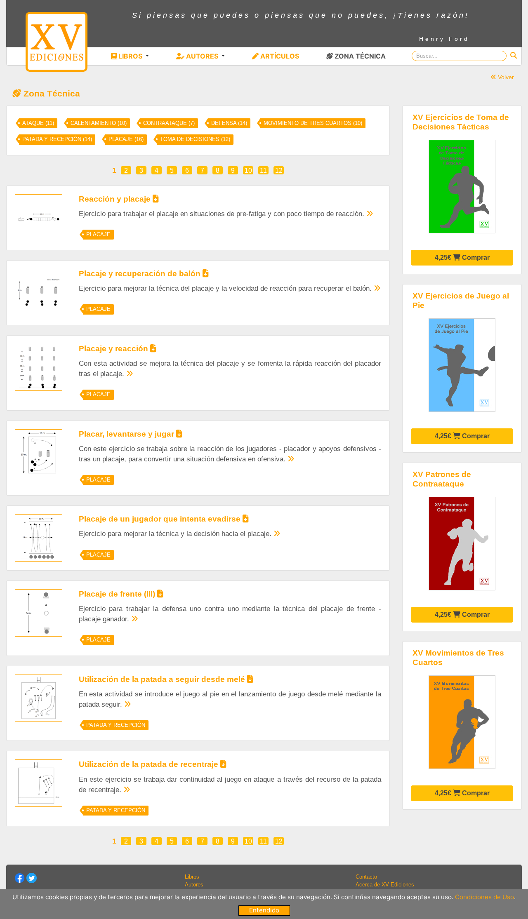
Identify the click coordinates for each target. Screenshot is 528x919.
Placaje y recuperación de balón (141, 273)
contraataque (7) (169, 123)
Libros (192, 877)
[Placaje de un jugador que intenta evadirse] (38, 537)
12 (279, 170)
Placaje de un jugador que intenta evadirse (161, 519)
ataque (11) (38, 123)
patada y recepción (115, 725)
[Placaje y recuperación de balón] (38, 292)
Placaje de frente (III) (118, 594)
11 (263, 170)
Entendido (264, 910)
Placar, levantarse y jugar (127, 434)
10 (248, 170)
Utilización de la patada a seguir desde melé (163, 679)
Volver (505, 77)
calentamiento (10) (99, 123)
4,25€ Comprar (462, 257)
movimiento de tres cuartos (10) (313, 123)
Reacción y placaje (116, 199)
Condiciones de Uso (484, 897)
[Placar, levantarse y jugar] (38, 452)
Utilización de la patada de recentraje (149, 764)
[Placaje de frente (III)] (38, 612)
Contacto (366, 877)
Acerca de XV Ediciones (385, 884)
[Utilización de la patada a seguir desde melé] (38, 697)
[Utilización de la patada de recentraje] (38, 782)
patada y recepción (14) (57, 139)
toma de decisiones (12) (195, 139)
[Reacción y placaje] (38, 217)
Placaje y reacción (114, 348)
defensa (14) (229, 123)
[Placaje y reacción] (38, 366)
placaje (98, 234)
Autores (194, 884)
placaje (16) (126, 139)
